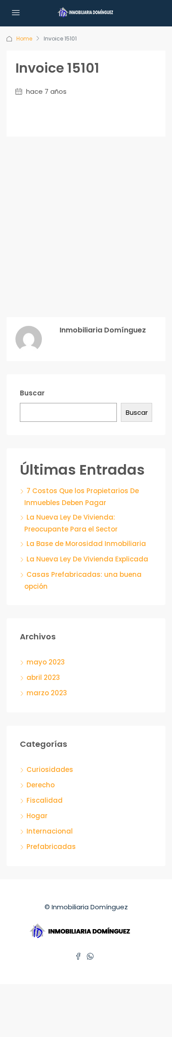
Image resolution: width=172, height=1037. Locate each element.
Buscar (32, 393)
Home (24, 38)
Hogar (37, 815)
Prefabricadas (51, 846)
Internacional (49, 831)
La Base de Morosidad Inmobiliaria (86, 543)
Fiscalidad (44, 800)
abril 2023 (43, 677)
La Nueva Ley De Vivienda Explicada (87, 559)
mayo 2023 (45, 662)
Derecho (40, 785)
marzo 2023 (46, 692)
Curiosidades (49, 769)
